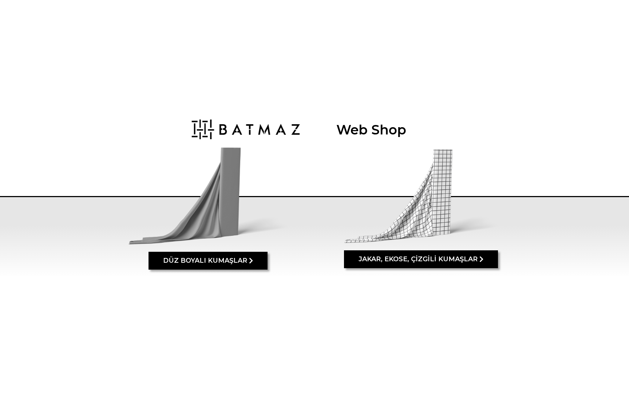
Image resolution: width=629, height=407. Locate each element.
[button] (208, 261)
